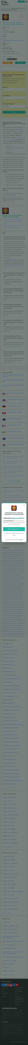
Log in (21, 539)
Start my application (13, 529)
